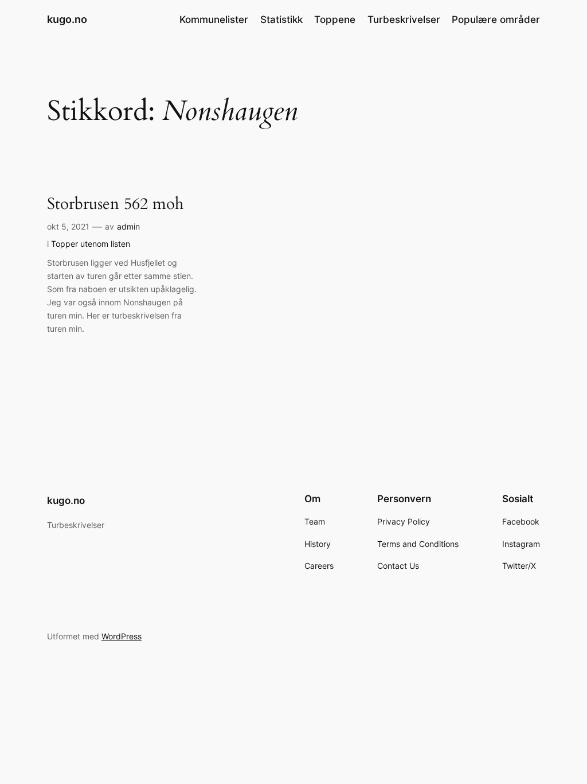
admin (128, 226)
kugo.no (67, 19)
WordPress (121, 636)
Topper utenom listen (90, 244)
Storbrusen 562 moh (115, 204)
